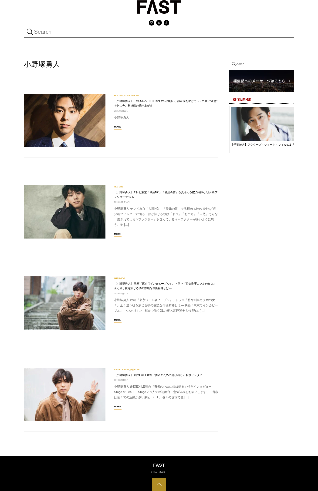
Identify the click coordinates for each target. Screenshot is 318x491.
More (118, 126)
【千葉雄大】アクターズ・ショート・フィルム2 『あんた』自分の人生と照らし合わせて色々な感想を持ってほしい (264, 144)
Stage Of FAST (131, 95)
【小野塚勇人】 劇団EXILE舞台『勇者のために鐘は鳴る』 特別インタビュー (161, 375)
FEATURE (118, 95)
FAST (156, 472)
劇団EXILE (135, 369)
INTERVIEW (119, 278)
